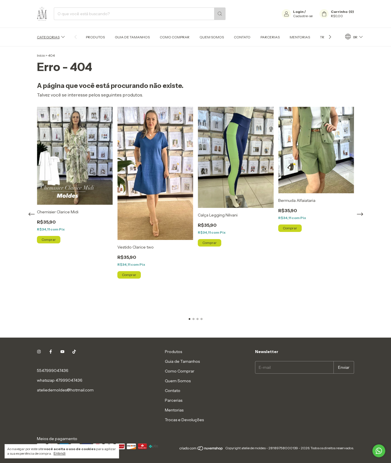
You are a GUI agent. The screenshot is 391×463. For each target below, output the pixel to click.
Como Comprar (174, 37)
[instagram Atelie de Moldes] (39, 351)
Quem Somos (212, 37)
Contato (242, 37)
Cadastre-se (303, 16)
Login (298, 11)
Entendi (60, 454)
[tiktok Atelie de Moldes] (74, 351)
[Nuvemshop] (201, 449)
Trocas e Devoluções (184, 419)
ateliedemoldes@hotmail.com (65, 390)
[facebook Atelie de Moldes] (51, 351)
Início (41, 55)
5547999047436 (52, 370)
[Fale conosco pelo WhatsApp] (378, 450)
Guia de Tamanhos (132, 37)
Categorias (48, 37)
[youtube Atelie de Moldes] (62, 351)
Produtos (95, 37)
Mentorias (300, 37)
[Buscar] (220, 13)
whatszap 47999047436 (59, 380)
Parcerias (270, 37)
